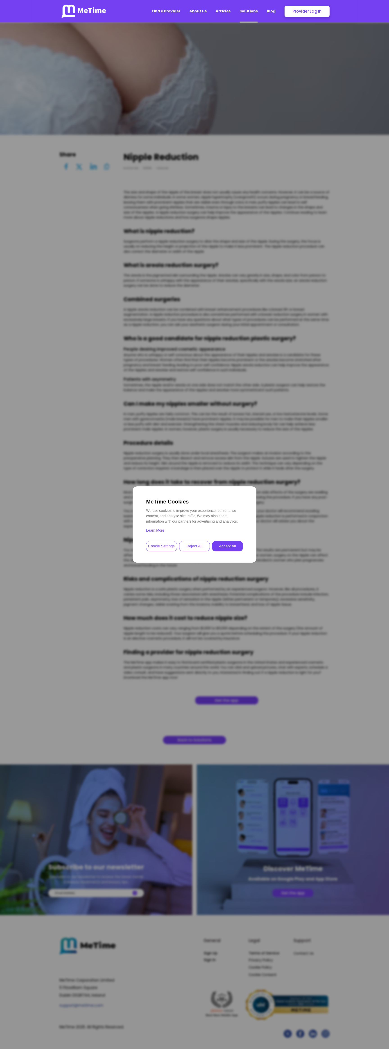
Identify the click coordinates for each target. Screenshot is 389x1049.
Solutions (249, 11)
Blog (271, 11)
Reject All (194, 546)
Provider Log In (307, 11)
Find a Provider (166, 11)
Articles (223, 11)
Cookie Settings (161, 546)
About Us (198, 11)
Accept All (227, 546)
